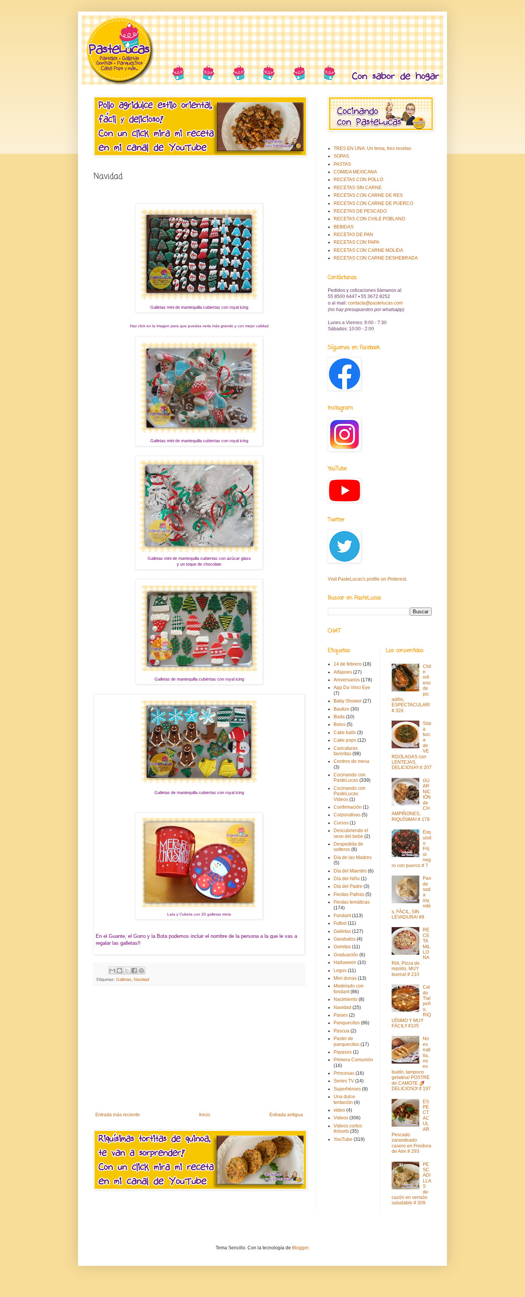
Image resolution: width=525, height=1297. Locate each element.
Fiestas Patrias (349, 894)
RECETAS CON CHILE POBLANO (369, 218)
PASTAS (342, 164)
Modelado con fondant (349, 988)
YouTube (343, 1139)
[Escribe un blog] (119, 970)
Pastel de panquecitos (346, 1041)
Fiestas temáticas (352, 902)
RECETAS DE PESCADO (360, 211)
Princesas (344, 1073)
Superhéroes (347, 1089)
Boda (339, 716)
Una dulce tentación (344, 1099)
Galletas (123, 979)
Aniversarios (347, 680)
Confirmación (348, 807)
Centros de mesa (351, 761)
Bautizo (341, 709)
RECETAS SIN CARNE (358, 187)
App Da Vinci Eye (352, 687)
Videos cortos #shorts (348, 1128)
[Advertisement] (199, 1048)
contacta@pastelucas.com (375, 303)
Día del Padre (348, 886)
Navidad (141, 979)
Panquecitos (347, 1023)
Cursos (341, 823)
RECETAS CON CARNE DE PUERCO (373, 203)
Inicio (204, 1114)
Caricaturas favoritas (346, 751)
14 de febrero (348, 664)
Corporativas (347, 814)
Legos (340, 970)
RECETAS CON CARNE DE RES (368, 195)
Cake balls (345, 732)
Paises (341, 1015)
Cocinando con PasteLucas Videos (350, 794)
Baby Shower (348, 701)
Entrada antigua (286, 1114)
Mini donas (345, 978)
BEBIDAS (344, 227)
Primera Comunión (353, 1059)
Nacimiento (345, 999)
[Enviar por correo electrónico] (112, 970)
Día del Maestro (350, 871)
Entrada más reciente (117, 1114)
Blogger (300, 1247)
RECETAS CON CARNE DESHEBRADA (376, 258)
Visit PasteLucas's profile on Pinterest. (367, 579)
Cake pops (345, 740)
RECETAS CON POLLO (358, 179)
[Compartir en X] (127, 970)
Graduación (346, 954)
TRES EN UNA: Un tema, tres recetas (372, 148)
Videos (341, 1118)
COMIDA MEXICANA (355, 172)
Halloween (345, 962)
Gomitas (342, 946)
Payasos (343, 1052)
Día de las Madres (353, 857)
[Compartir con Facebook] (134, 970)
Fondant (342, 915)
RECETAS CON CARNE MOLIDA (368, 250)
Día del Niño (347, 878)
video (339, 1110)
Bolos (340, 724)
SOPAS (341, 156)
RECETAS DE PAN (353, 234)
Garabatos (345, 939)
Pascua (341, 1031)
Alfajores (343, 672)
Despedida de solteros (348, 846)
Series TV (344, 1081)
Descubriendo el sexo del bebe (351, 833)
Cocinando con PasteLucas (350, 777)
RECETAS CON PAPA (356, 242)
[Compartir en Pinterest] (141, 970)
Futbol (340, 923)
